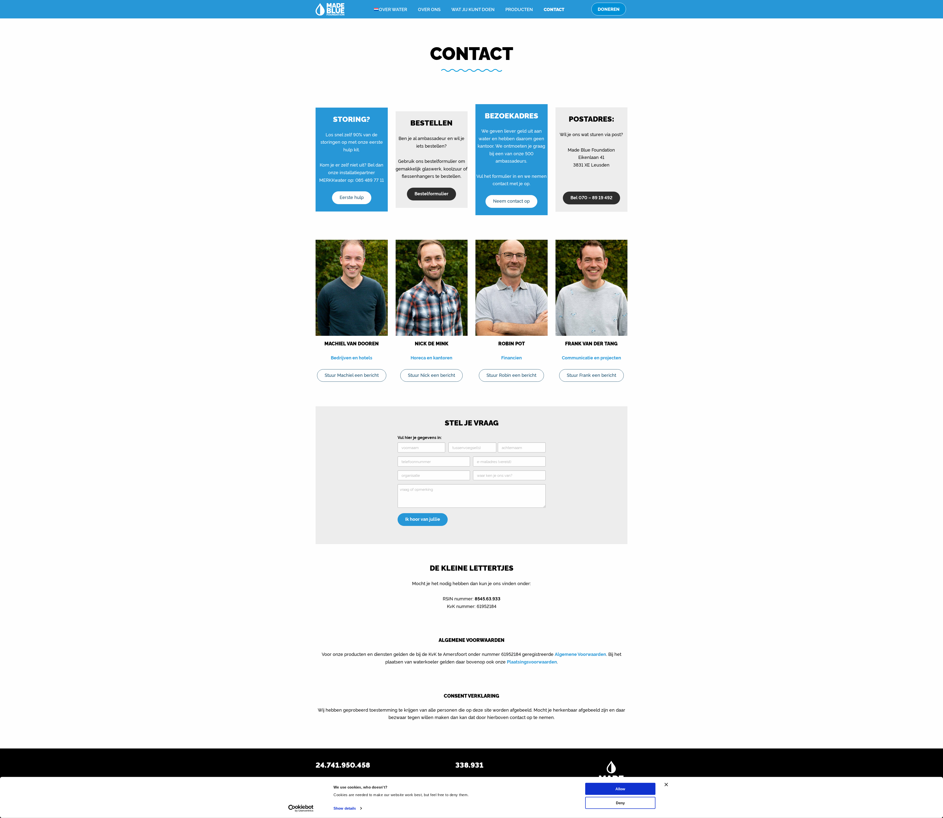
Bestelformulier (431, 193)
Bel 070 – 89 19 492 (591, 197)
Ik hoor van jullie (422, 519)
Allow (620, 789)
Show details (344, 808)
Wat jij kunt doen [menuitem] (473, 9)
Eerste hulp (352, 197)
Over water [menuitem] (393, 9)
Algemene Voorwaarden (580, 654)
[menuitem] (372, 9)
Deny (620, 803)
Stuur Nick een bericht (431, 375)
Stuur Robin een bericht (511, 375)
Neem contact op (511, 201)
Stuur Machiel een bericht (352, 375)
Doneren (609, 9)
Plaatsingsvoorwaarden (532, 661)
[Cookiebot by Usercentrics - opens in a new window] (300, 808)
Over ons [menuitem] (429, 9)
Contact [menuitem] (554, 9)
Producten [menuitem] (519, 9)
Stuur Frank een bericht (591, 375)
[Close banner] (666, 784)
